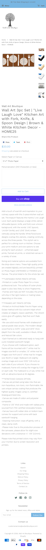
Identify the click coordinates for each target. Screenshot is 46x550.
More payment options (23, 205)
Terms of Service (23, 483)
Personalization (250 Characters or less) (19, 167)
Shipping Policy (23, 474)
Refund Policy (23, 477)
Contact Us (23, 486)
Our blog (23, 471)
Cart (42, 6)
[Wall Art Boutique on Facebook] (20, 498)
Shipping (5, 151)
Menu (6, 6)
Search (23, 468)
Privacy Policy (23, 480)
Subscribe (37, 515)
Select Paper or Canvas (12, 157)
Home (4, 40)
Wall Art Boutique (25, 534)
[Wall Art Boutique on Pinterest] (25, 498)
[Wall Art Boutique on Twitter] (16, 498)
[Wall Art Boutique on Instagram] (30, 498)
